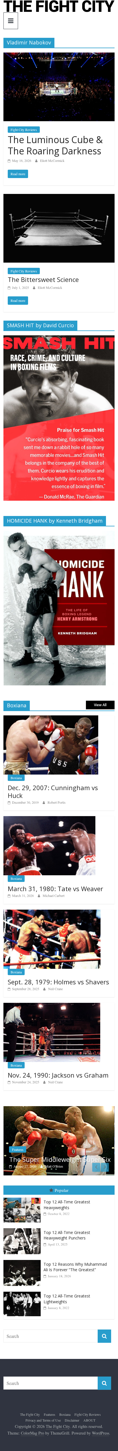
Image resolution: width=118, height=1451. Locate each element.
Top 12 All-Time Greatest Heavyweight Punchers (67, 1235)
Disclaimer (72, 1420)
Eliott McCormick (52, 160)
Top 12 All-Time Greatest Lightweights (67, 1298)
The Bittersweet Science (43, 279)
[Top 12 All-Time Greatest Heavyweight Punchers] (23, 1228)
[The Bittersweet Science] (58, 198)
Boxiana (16, 777)
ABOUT (89, 1420)
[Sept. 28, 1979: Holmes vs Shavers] (52, 912)
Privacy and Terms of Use (43, 1420)
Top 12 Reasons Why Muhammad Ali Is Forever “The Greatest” (75, 1267)
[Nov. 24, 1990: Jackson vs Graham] (51, 1006)
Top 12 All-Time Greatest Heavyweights (67, 1204)
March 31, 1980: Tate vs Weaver (55, 888)
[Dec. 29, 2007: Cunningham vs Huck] (50, 718)
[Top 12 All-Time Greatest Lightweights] (23, 1292)
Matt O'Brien (54, 1166)
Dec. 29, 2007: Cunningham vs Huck (53, 791)
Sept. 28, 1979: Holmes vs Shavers (58, 981)
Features (17, 1149)
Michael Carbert (53, 895)
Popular (61, 1190)
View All (100, 704)
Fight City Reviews (24, 129)
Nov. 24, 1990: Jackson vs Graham (58, 1075)
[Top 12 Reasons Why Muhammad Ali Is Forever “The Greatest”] (23, 1260)
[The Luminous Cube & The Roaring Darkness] (58, 56)
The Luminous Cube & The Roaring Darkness (55, 145)
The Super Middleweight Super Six (60, 1159)
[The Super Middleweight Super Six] (58, 1109)
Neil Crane (55, 988)
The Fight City (30, 1414)
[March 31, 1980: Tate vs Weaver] (49, 819)
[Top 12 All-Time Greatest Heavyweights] (23, 1198)
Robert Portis (57, 802)
